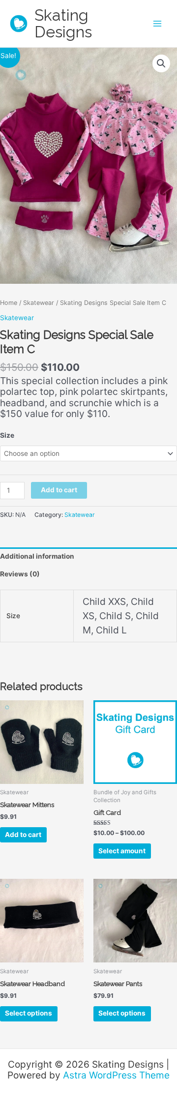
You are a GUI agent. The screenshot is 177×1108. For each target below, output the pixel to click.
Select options (28, 1013)
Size (7, 435)
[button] (161, 63)
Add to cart (59, 490)
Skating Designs (63, 23)
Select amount (122, 851)
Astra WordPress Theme (116, 1075)
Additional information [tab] (37, 556)
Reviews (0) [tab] (20, 574)
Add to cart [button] (23, 834)
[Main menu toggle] (157, 23)
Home (8, 302)
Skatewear (38, 302)
